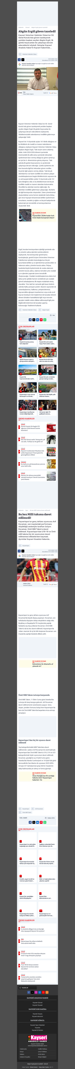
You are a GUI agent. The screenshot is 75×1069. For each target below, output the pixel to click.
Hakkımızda (23, 1049)
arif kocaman (39, 809)
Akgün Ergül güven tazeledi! (39, 27)
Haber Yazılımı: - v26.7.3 (37, 1067)
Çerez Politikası (42, 1051)
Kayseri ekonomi (37, 1016)
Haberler (21, 27)
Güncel (27, 27)
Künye (22, 1051)
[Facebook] (28, 992)
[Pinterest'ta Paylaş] (41, 319)
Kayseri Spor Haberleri (37, 1025)
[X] (32, 992)
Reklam (22, 1054)
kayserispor (25, 545)
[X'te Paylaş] (22, 59)
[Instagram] (36, 992)
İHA (28, 93)
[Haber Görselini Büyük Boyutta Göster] (37, 78)
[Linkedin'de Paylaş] (37, 319)
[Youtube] (43, 992)
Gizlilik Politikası (42, 1049)
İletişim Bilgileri (42, 1057)
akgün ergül (45, 310)
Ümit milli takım (26, 812)
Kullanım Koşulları (25, 1057)
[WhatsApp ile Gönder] (44, 319)
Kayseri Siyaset (37, 1005)
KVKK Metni (41, 1054)
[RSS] (47, 992)
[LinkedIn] (39, 992)
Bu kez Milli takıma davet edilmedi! (40, 510)
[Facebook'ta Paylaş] (19, 59)
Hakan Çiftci (27, 584)
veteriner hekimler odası (29, 54)
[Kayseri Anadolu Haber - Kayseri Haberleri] (37, 1038)
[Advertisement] (37, 12)
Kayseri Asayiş (37, 1014)
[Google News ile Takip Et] (52, 93)
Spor (26, 510)
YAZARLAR (25, 987)
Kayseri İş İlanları (37, 1030)
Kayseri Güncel (37, 1002)
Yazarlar (37, 1028)
